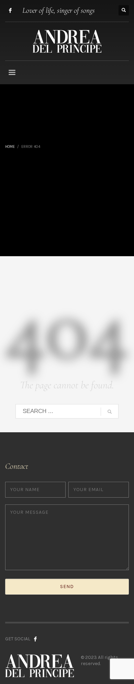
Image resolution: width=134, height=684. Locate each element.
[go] (110, 411)
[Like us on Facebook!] (35, 639)
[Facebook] (10, 10)
